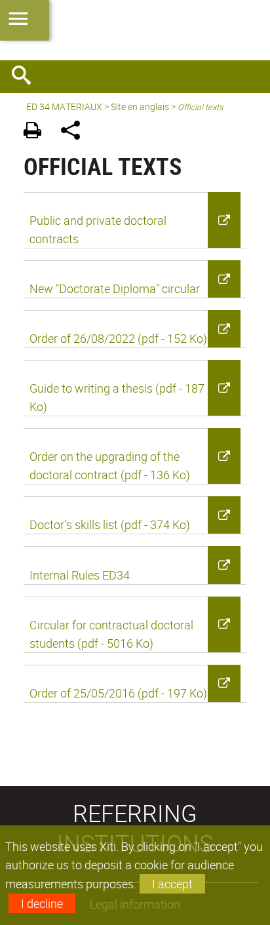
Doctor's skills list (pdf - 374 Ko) (109, 524)
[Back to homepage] (135, 30)
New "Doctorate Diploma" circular (114, 288)
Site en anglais (140, 106)
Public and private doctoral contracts (97, 229)
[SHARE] (75, 132)
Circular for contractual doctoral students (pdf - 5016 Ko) (111, 634)
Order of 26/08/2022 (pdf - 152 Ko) (118, 338)
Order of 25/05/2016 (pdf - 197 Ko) (118, 693)
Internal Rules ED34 (79, 575)
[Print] (37, 132)
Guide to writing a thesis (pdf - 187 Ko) (116, 397)
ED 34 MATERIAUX (64, 106)
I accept (172, 884)
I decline (42, 903)
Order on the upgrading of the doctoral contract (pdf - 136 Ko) (109, 465)
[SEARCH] (26, 76)
